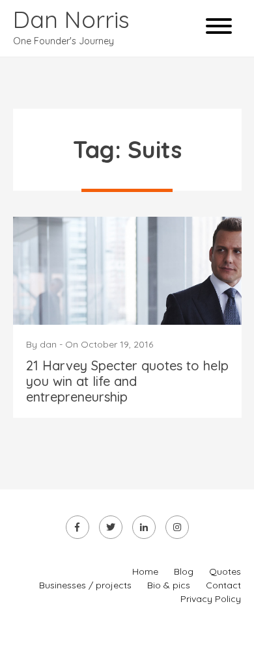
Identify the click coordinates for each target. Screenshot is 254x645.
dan (48, 344)
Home (145, 571)
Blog (183, 571)
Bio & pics (168, 585)
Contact (223, 585)
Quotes (225, 571)
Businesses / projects (85, 585)
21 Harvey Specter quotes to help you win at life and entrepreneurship (127, 381)
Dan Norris (71, 19)
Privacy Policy (210, 599)
